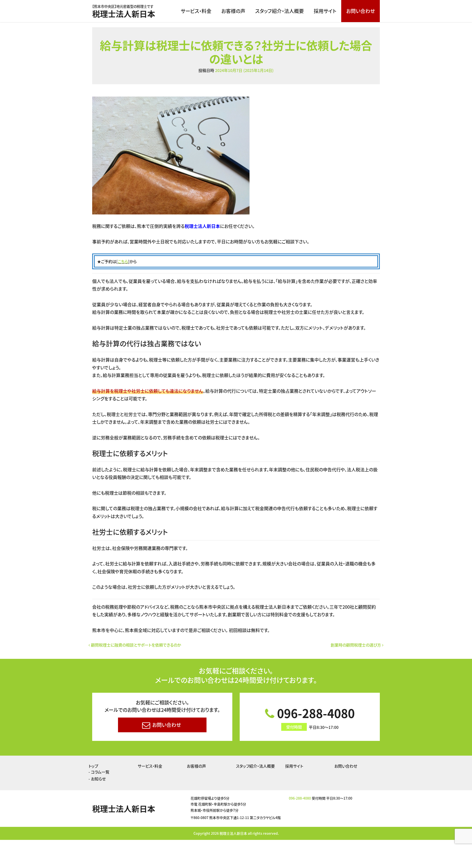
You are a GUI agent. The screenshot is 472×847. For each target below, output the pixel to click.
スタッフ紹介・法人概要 (279, 10)
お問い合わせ (360, 10)
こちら (123, 261)
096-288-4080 (314, 717)
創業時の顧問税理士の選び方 (356, 645)
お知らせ (98, 779)
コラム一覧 (100, 772)
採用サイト (325, 10)
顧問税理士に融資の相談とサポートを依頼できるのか (135, 645)
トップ (93, 766)
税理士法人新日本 (123, 12)
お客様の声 (233, 10)
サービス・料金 (196, 10)
